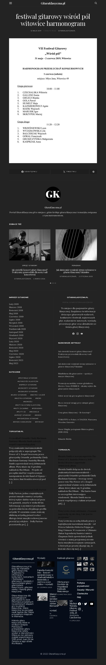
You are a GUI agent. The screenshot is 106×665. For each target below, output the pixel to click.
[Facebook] (73, 334)
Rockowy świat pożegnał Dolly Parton (27, 489)
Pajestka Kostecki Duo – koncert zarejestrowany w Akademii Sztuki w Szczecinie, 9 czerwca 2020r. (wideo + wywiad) (45, 577)
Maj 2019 (13, 313)
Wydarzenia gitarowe (28, 419)
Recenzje (35, 412)
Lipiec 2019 (14, 319)
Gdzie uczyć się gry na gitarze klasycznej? (76, 396)
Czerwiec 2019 (16, 316)
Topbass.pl (64, 450)
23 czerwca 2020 (44, 587)
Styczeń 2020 (15, 338)
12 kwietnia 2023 (64, 594)
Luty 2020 (14, 341)
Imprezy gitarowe (28, 385)
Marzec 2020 (15, 344)
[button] (50, 283)
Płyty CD (22, 412)
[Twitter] (85, 604)
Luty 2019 (14, 304)
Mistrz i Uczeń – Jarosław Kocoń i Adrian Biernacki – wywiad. (54, 602)
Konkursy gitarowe (28, 392)
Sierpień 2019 (15, 322)
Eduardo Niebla (64, 439)
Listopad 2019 (16, 332)
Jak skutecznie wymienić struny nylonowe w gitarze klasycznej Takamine (76, 271)
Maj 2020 (13, 351)
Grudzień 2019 (16, 335)
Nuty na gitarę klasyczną (29, 405)
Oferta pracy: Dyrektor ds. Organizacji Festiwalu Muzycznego (63, 587)
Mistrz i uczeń (38, 395)
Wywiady (40, 422)
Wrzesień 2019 (16, 326)
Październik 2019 (17, 329)
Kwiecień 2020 (16, 347)
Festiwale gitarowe (29, 378)
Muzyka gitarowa (24, 398)
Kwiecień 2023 (16, 360)
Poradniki (76, 266)
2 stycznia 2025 (86, 276)
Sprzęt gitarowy (29, 266)
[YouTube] (82, 334)
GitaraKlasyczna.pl (53, 3)
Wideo (38, 415)
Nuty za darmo (21, 409)
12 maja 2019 (36, 31)
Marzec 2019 (15, 307)
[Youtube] (91, 604)
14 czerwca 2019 (53, 616)
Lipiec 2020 (14, 357)
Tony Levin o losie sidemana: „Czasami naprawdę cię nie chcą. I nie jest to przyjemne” (77, 514)
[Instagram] (77, 334)
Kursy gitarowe (19, 395)
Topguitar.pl (16, 431)
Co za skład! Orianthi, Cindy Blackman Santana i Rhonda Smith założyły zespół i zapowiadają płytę (27, 441)
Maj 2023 (13, 363)
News (39, 398)
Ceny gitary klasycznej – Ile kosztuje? (74, 412)
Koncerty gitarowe (28, 388)
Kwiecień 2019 (16, 310)
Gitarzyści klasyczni (28, 382)
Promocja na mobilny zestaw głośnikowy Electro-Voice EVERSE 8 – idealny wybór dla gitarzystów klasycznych (77, 386)
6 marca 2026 (39, 279)
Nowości (28, 402)
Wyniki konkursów (22, 422)
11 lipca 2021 (75, 621)
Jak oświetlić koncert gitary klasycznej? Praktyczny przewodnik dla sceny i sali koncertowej (30, 272)
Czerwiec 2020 (16, 354)
